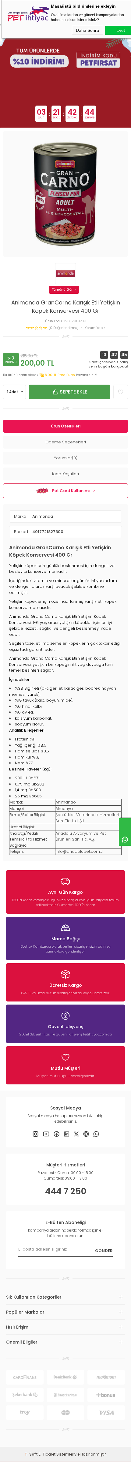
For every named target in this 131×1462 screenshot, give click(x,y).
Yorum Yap (94, 328)
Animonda (42, 516)
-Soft (32, 1454)
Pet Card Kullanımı (71, 491)
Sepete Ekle (73, 391)
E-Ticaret (47, 1454)
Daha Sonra (87, 30)
